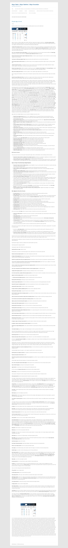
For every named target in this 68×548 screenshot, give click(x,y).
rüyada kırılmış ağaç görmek (18, 530)
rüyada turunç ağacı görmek (50, 533)
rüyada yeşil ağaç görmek (44, 534)
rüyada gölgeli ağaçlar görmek (33, 528)
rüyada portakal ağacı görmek (29, 532)
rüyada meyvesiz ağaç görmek (32, 531)
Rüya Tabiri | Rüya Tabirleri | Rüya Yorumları (25, 4)
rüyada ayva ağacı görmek (19, 525)
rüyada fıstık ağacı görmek (25, 528)
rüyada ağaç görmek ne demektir (23, 520)
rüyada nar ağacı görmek (46, 531)
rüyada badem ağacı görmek (27, 525)
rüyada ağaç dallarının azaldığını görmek (19, 519)
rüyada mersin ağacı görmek (51, 530)
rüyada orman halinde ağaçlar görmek (19, 532)
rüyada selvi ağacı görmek (45, 532)
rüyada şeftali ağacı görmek (25, 533)
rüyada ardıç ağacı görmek (47, 524)
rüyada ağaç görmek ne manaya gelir (33, 520)
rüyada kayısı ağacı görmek (36, 529)
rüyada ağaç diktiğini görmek (41, 519)
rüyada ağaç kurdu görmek (45, 521)
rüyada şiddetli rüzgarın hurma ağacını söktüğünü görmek (38, 533)
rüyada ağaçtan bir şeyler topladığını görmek (20, 523)
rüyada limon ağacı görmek (42, 530)
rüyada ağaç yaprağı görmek (28, 522)
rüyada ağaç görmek (48, 519)
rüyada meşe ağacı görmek (15, 531)
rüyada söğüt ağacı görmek (18, 533)
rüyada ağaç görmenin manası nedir (18, 521)
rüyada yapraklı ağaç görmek (28, 534)
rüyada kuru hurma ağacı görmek (34, 530)
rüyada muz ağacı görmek (39, 531)
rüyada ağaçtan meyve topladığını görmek (22, 524)
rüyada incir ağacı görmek (28, 529)
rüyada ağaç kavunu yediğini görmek (37, 521)
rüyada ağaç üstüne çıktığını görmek (19, 522)
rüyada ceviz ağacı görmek (44, 525)
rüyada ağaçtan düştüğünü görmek (45, 523)
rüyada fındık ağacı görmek (18, 528)
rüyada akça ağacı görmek (39, 524)
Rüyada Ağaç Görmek (17, 21)
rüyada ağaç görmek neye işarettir (43, 520)
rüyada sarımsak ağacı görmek (37, 532)
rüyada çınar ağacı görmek (51, 525)
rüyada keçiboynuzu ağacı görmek (44, 529)
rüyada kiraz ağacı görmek (25, 530)
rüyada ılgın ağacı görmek (21, 529)
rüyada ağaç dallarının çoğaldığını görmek (31, 519)
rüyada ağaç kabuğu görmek (27, 521)
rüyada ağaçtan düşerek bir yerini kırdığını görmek (33, 523)
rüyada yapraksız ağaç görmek (37, 534)
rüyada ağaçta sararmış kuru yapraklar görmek (38, 522)
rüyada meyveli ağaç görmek (23, 531)
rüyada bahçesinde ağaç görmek (35, 525)
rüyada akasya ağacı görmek (32, 524)
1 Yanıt (13, 23)
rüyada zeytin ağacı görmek (52, 534)
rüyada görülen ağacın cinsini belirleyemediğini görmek (45, 528)
